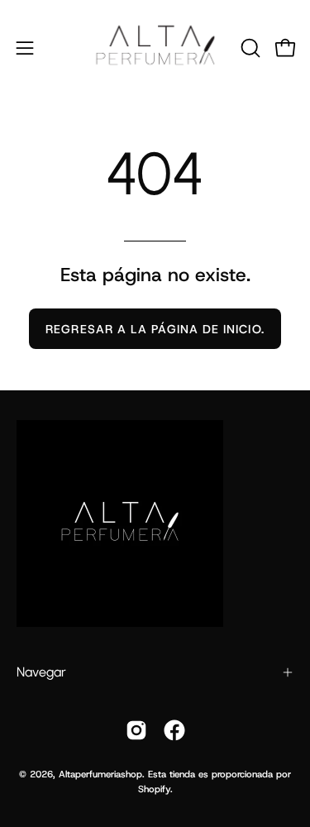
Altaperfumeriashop (100, 774)
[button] (248, 48)
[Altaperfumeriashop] (155, 47)
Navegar (41, 672)
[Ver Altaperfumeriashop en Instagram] (136, 730)
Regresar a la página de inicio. (154, 329)
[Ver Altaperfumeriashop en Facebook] (174, 730)
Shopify (154, 789)
